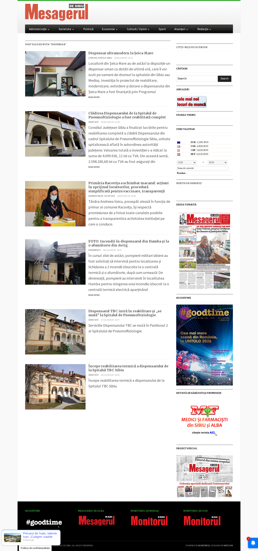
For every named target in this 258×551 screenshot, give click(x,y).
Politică (88, 29)
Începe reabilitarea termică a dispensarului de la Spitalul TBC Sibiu (128, 368)
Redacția (202, 29)
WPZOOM (228, 545)
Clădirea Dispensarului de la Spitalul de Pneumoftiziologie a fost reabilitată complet (127, 115)
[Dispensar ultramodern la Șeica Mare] (55, 73)
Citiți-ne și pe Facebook (192, 47)
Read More (94, 97)
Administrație (38, 29)
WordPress (204, 545)
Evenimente (94, 250)
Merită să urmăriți (189, 183)
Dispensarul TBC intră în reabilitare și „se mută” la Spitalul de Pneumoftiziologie (124, 313)
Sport (162, 29)
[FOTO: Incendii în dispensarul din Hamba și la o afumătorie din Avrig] (55, 261)
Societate (65, 29)
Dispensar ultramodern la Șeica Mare (120, 53)
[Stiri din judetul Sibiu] (56, 11)
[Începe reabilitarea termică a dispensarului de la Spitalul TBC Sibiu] (55, 386)
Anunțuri (179, 29)
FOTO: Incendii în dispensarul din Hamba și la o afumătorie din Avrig (128, 243)
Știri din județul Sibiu (100, 57)
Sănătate (93, 121)
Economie (108, 29)
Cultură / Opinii (137, 29)
